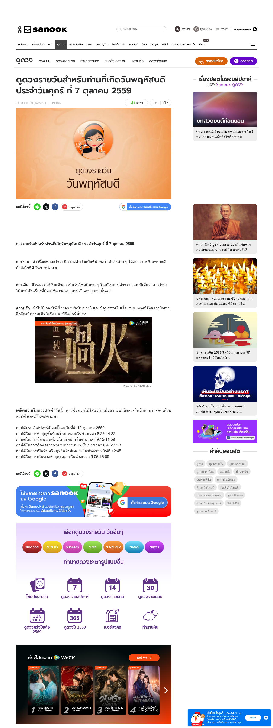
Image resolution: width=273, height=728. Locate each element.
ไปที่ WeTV (144, 658)
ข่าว (50, 44)
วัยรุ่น (154, 44)
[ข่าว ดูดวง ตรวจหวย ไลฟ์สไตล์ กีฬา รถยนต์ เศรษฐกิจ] (41, 29)
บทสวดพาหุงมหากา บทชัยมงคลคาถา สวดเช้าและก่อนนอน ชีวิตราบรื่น (224, 301)
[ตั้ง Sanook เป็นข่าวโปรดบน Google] (93, 499)
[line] (37, 206)
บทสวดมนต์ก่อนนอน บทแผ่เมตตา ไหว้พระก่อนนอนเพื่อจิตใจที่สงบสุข (224, 134)
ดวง (19, 243)
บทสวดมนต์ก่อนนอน (209, 495)
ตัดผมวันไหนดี (205, 487)
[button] (120, 29)
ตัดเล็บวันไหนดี (229, 487)
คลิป (165, 44)
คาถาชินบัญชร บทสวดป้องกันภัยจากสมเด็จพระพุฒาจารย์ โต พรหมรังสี (223, 247)
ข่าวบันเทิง (76, 44)
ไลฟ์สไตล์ (118, 44)
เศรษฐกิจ (102, 44)
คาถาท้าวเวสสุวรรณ (209, 503)
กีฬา (89, 44)
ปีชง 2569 (233, 503)
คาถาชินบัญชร (226, 479)
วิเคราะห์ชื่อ (204, 479)
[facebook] (55, 206)
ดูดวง (61, 44)
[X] (46, 206)
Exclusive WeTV (183, 44)
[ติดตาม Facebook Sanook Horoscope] (225, 431)
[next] (166, 690)
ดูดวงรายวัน (216, 464)
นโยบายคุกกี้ (236, 722)
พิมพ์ (59, 103)
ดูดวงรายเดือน (205, 472)
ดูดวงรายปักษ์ (237, 464)
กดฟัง (139, 103)
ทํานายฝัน (242, 472)
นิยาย (202, 44)
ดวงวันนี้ (225, 472)
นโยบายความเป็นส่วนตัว (217, 722)
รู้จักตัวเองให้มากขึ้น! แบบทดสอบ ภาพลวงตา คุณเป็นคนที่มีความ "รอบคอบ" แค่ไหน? (220, 411)
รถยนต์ (133, 44)
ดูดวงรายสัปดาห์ (206, 511)
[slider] (76, 377)
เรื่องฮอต (38, 44)
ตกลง (253, 717)
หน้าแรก (23, 44)
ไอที (144, 44)
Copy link (74, 207)
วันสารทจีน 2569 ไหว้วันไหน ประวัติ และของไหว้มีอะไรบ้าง (223, 355)
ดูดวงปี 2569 (235, 495)
